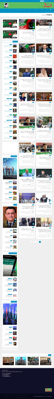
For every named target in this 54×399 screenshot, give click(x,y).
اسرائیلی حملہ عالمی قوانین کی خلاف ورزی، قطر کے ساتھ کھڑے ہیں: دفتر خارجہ (8, 95)
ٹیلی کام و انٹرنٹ (19, 9)
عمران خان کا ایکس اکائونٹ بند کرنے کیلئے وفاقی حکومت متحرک (8, 63)
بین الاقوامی (35, 9)
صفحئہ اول (46, 9)
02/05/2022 (31, 107)
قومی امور (41, 9)
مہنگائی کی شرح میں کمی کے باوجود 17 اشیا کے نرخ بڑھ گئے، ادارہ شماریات (8, 194)
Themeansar (50, 396)
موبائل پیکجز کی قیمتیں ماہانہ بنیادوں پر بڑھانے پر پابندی (8, 281)
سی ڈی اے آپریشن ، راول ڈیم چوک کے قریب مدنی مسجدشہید (8, 127)
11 (33, 241)
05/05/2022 (31, 83)
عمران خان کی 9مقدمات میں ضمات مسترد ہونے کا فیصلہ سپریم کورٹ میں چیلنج (8, 122)
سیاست (33, 30)
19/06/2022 (31, 35)
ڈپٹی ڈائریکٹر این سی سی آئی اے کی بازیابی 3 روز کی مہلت (8, 46)
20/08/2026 (10, 363)
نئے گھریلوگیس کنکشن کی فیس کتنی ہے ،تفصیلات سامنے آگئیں (8, 68)
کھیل (14, 9)
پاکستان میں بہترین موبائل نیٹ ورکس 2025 (8, 286)
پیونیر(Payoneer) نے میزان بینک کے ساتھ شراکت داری (9, 183)
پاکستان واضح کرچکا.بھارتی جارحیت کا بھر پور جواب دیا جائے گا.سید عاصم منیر (8, 133)
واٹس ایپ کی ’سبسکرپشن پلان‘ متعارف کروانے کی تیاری (10, 273)
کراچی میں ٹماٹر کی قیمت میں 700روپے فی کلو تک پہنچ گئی (8, 57)
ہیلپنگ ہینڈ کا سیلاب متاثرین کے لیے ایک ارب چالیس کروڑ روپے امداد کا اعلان (8, 84)
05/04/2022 (48, 233)
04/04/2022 (31, 232)
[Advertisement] (10, 147)
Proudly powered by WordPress (38, 396)
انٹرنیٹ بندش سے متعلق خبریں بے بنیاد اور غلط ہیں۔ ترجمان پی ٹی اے (8, 291)
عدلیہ (15, 221)
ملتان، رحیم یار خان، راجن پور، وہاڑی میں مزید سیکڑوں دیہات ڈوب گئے (8, 79)
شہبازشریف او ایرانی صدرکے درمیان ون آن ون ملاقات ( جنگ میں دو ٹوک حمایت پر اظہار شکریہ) (8, 139)
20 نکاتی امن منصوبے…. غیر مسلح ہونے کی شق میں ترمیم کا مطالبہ (8, 340)
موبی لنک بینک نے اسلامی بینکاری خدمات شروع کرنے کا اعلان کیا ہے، (10, 176)
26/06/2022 (48, 32)
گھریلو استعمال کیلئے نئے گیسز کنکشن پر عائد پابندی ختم (8, 106)
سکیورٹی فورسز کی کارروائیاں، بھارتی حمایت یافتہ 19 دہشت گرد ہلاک (8, 101)
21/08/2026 (48, 363)
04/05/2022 (48, 107)
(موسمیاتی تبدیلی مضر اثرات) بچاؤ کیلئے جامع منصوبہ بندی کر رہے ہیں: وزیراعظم (8, 111)
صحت (24, 9)
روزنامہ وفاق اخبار (48, 11)
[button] (2, 10)
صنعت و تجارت (29, 9)
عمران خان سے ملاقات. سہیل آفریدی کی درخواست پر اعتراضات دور (8, 52)
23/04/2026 (13, 274)
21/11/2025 (13, 177)
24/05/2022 (48, 83)
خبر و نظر (11, 98)
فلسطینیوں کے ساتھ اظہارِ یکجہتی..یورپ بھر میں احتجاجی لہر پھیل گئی (8, 334)
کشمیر (10, 9)
